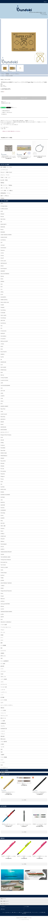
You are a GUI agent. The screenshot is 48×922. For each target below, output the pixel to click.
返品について (3, 101)
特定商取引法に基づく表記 (27, 912)
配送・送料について (15, 912)
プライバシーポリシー (35, 912)
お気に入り (14, 107)
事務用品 (7, 73)
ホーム (3, 73)
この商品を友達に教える (6, 110)
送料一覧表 (3, 772)
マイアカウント (3, 906)
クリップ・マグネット (15, 73)
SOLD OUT (24, 98)
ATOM (25, 913)
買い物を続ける (4, 114)
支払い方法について (8, 912)
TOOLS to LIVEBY (9, 75)
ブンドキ (20, 919)
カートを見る (27, 906)
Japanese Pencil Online (25, 919)
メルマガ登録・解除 (42, 912)
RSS (23, 913)
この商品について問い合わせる (7, 112)
